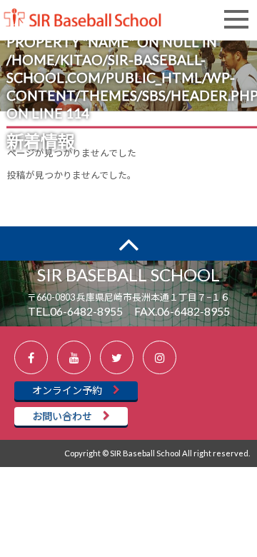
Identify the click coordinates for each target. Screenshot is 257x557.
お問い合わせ (62, 416)
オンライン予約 (67, 390)
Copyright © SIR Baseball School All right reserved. (157, 453)
